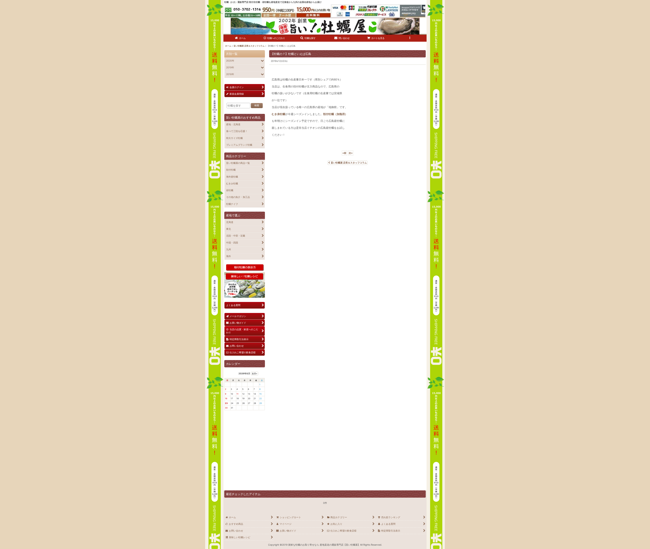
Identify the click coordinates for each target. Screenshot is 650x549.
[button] (308, 38)
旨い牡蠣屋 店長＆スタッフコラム (349, 162)
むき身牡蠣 (278, 114)
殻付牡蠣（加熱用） (335, 114)
